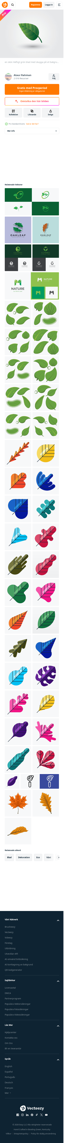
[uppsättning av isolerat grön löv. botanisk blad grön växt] (18, 368)
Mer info (11, 129)
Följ (54, 78)
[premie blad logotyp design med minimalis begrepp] (31, 200)
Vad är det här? (32, 124)
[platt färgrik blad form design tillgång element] (18, 646)
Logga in (49, 4)
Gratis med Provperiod (32, 89)
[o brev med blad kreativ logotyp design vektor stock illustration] (18, 283)
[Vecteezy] (5, 5)
